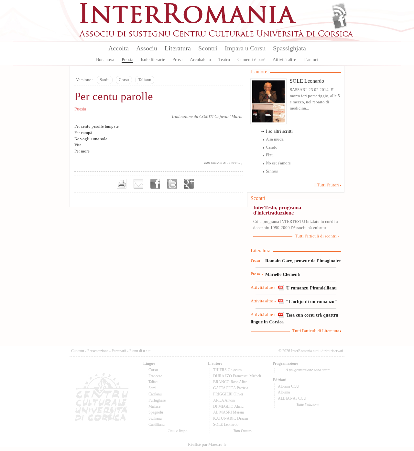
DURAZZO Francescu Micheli (237, 376)
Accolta (118, 48)
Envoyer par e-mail (138, 184)
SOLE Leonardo (307, 81)
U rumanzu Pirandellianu (311, 287)
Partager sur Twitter (172, 184)
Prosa (177, 59)
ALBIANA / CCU (292, 398)
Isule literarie (153, 59)
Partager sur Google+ (189, 184)
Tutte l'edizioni (307, 404)
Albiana (284, 392)
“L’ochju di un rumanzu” (311, 301)
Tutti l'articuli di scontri (316, 236)
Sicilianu (155, 418)
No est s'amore (278, 163)
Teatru (224, 59)
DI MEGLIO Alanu (228, 406)
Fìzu (270, 155)
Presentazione (97, 351)
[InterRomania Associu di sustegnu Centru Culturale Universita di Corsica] (216, 35)
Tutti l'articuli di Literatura (315, 331)
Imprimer (121, 184)
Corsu (124, 80)
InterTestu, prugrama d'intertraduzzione (277, 210)
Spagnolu (155, 412)
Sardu (105, 80)
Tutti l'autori (328, 185)
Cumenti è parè (251, 59)
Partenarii (119, 351)
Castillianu (156, 424)
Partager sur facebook (155, 184)
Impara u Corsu (245, 48)
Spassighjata (289, 48)
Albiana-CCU (288, 386)
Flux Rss (339, 10)
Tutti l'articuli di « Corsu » (222, 163)
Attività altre (284, 59)
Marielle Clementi (282, 274)
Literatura (178, 48)
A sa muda (275, 139)
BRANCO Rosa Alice (230, 382)
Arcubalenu (200, 59)
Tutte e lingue (178, 430)
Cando (272, 147)
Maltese (154, 406)
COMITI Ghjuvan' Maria (221, 116)
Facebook (339, 21)
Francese (155, 376)
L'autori (310, 59)
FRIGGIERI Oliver (228, 394)
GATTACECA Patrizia (230, 388)
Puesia (127, 59)
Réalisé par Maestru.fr (207, 444)
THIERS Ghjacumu (228, 370)
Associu (146, 48)
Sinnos (272, 171)
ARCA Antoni (224, 400)
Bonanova (105, 59)
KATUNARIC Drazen (230, 418)
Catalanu (155, 394)
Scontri (207, 48)
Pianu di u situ (140, 351)
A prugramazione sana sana (308, 370)
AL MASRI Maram (228, 412)
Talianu (144, 80)
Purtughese (157, 400)
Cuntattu (77, 351)
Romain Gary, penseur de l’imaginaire (303, 260)
